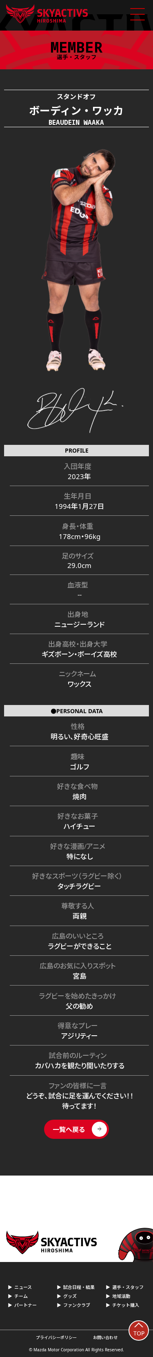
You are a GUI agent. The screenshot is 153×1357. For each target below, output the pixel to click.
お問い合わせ (105, 1337)
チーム (21, 1296)
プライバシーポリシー (56, 1337)
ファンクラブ (76, 1305)
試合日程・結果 (79, 1287)
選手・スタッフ (128, 1287)
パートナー (25, 1305)
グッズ (70, 1296)
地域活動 (121, 1296)
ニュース (23, 1287)
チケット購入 (125, 1305)
